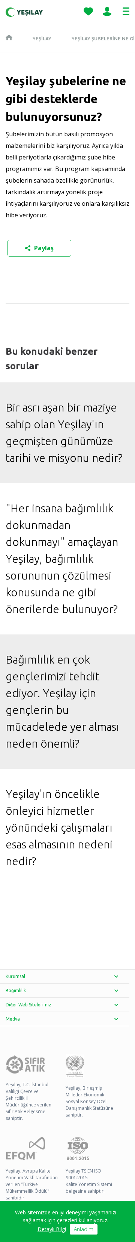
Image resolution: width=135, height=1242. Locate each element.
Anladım (83, 1229)
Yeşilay (42, 38)
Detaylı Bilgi (52, 1229)
